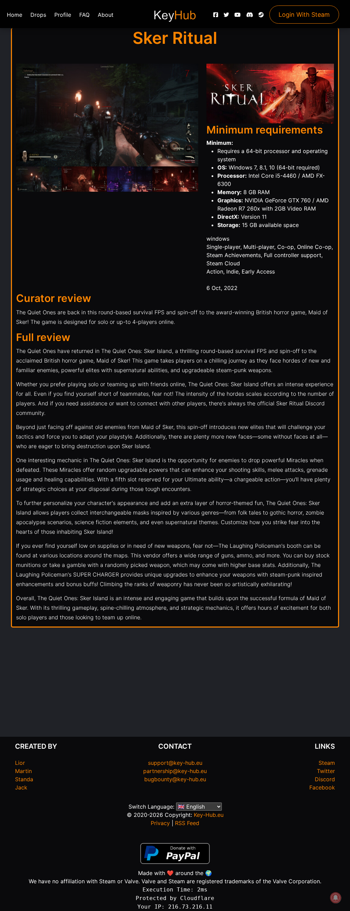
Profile (62, 14)
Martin (23, 771)
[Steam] (261, 16)
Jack (21, 787)
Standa (24, 779)
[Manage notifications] (335, 897)
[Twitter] (226, 16)
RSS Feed (187, 823)
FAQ (84, 14)
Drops (38, 14)
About (105, 14)
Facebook (322, 787)
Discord (325, 779)
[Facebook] (215, 16)
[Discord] (249, 16)
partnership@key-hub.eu (175, 771)
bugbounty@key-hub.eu (175, 779)
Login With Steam (304, 14)
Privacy (160, 823)
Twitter (326, 771)
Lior (20, 762)
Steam (327, 762)
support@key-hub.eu (175, 762)
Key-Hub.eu (209, 814)
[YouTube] (237, 16)
